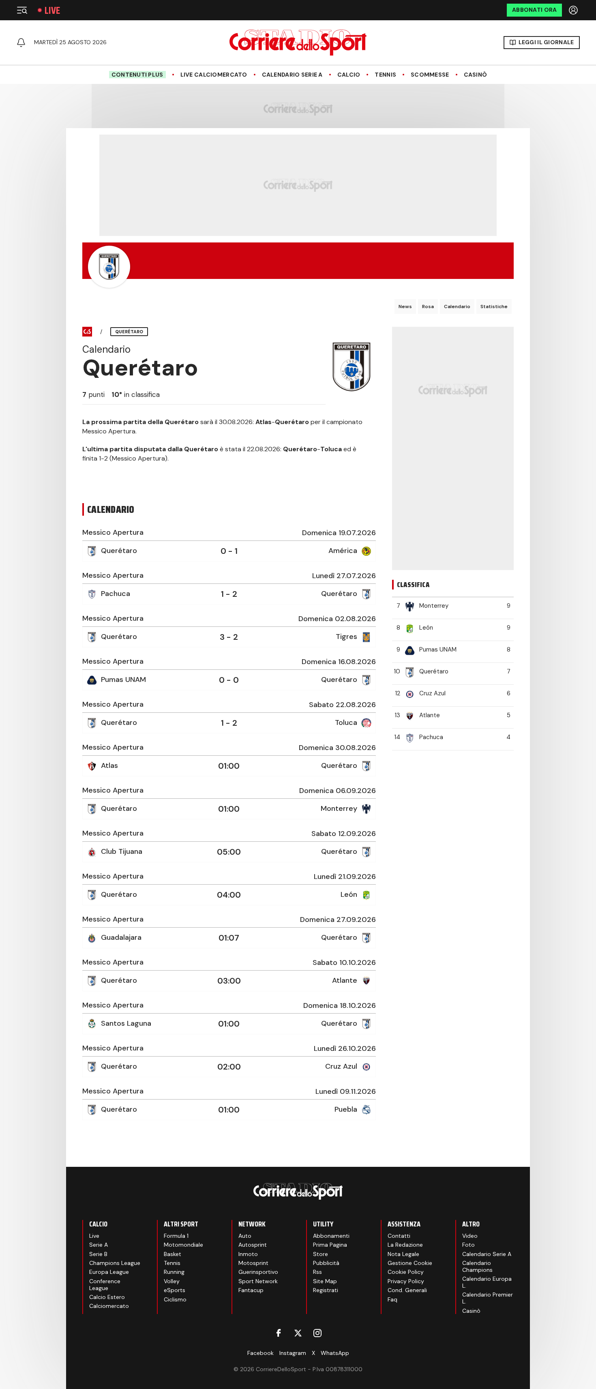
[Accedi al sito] (574, 10)
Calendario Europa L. (487, 1282)
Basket (172, 1254)
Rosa (428, 306)
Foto (468, 1244)
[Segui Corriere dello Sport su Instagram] (317, 1333)
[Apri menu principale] (22, 10)
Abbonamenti (331, 1235)
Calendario (457, 306)
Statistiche (494, 306)
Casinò (475, 74)
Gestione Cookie (410, 1263)
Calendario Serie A (292, 74)
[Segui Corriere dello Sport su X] (298, 1333)
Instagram (292, 1353)
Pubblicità (326, 1263)
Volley (172, 1281)
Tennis (385, 74)
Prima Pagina (330, 1244)
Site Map (325, 1281)
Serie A (98, 1244)
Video (470, 1235)
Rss (317, 1271)
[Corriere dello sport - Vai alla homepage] (298, 43)
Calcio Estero (107, 1297)
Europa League (109, 1271)
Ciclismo (175, 1299)
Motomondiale (183, 1244)
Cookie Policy (406, 1271)
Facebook (260, 1353)
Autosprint (252, 1244)
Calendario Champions (477, 1266)
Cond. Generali (407, 1290)
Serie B (98, 1254)
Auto (244, 1235)
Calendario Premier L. (487, 1298)
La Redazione (405, 1244)
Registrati (325, 1290)
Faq (392, 1299)
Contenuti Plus (137, 74)
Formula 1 (176, 1235)
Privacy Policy (406, 1281)
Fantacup (251, 1290)
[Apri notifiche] (21, 42)
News (405, 306)
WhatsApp (335, 1353)
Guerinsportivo (258, 1271)
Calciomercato (109, 1306)
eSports (174, 1290)
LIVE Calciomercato (213, 74)
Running (174, 1271)
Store (320, 1254)
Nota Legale (403, 1254)
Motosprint (253, 1263)
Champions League (114, 1263)
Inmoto (248, 1254)
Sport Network (258, 1281)
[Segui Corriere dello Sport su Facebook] (278, 1333)
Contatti (399, 1235)
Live (52, 10)
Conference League (104, 1285)
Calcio (348, 74)
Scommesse (430, 74)
